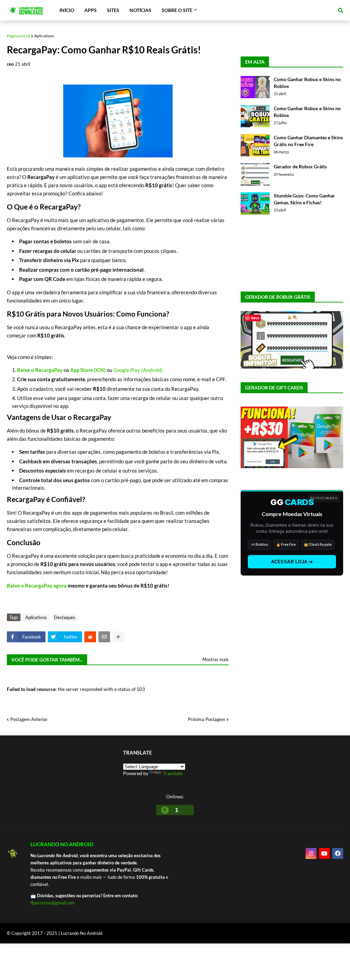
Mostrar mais (215, 659)
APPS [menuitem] (90, 10)
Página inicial (18, 35)
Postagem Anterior (29, 719)
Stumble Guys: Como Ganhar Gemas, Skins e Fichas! (304, 199)
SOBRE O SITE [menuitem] (177, 10)
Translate (173, 773)
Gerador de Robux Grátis (300, 166)
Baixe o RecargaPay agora (37, 585)
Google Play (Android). (138, 370)
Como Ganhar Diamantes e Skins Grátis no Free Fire (308, 140)
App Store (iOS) (88, 370)
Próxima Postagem (206, 719)
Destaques (64, 617)
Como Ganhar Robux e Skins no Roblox (307, 82)
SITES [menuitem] (113, 10)
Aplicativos (44, 35)
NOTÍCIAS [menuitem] (140, 10)
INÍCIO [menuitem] (66, 10)
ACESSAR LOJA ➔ (292, 561)
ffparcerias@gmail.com (52, 902)
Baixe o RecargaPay (40, 370)
